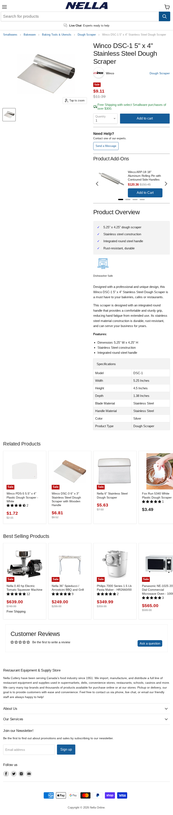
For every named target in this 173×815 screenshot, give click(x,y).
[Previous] (97, 183)
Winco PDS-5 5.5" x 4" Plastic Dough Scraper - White (22, 497)
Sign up (66, 749)
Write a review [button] (123, 643)
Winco (110, 73)
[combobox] (80, 16)
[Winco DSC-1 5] (9, 114)
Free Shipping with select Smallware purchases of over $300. (131, 106)
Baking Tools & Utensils (56, 34)
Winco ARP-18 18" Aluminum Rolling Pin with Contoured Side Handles (144, 175)
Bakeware (30, 34)
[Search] (164, 16)
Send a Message (106, 146)
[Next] (165, 183)
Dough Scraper (87, 34)
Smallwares (10, 34)
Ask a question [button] (150, 643)
